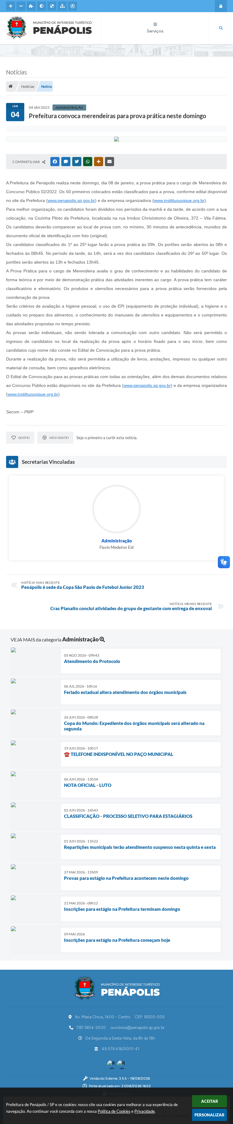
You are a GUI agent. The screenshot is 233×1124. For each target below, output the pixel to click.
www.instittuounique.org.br (179, 200)
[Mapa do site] (62, 6)
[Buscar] (221, 28)
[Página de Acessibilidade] (72, 6)
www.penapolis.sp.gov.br (71, 200)
